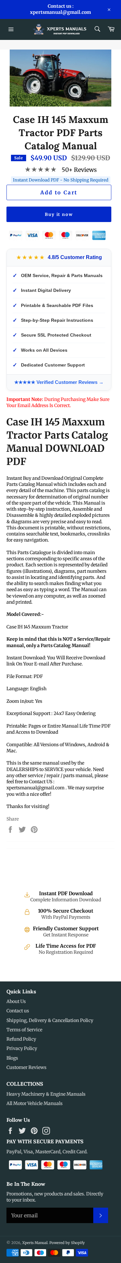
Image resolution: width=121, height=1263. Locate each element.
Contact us (17, 1011)
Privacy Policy (21, 1048)
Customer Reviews (26, 1067)
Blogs (12, 1058)
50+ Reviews (79, 169)
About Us (16, 1001)
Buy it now (59, 214)
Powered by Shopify (67, 1242)
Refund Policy (21, 1039)
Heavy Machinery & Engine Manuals (46, 1094)
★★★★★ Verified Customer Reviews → (59, 382)
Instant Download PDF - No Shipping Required (60, 180)
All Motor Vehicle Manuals (34, 1103)
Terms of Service (24, 1030)
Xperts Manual (34, 1242)
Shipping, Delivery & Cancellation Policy (49, 1020)
